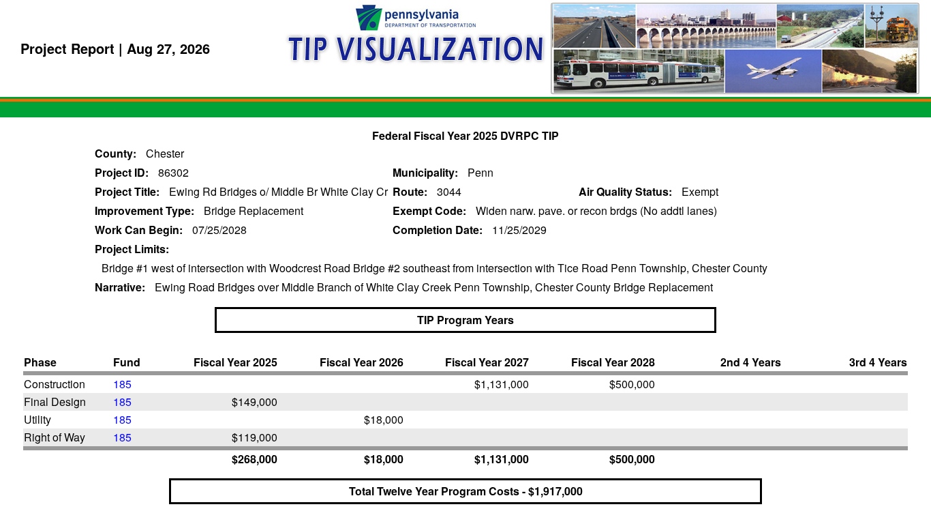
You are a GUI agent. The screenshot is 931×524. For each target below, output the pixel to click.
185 (122, 384)
